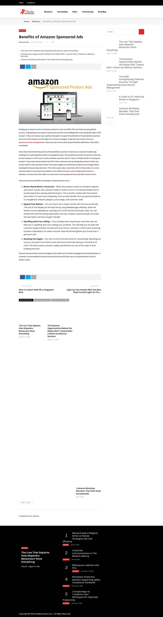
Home (21, 3)
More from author (42, 300)
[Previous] (108, 123)
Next (28, 502)
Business (48, 12)
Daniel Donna (24, 42)
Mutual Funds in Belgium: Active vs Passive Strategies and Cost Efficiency (80, 537)
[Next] (112, 123)
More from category (60, 300)
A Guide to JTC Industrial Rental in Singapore (131, 98)
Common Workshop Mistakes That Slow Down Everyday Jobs (47, 59)
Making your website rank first (85, 566)
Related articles (26, 300)
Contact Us (31, 3)
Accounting (62, 12)
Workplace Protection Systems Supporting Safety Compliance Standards (86, 579)
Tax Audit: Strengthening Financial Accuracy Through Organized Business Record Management (125, 82)
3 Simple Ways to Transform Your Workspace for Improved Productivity (80, 595)
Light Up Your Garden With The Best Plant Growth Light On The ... (84, 291)
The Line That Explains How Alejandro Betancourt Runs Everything (49, 51)
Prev (23, 502)
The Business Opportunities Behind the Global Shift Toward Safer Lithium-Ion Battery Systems (58, 55)
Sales (74, 12)
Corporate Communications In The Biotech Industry (84, 553)
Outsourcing (87, 12)
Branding (102, 12)
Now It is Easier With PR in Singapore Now (36, 291)
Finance (65, 545)
